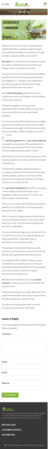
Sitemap (41, 445)
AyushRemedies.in (16, 445)
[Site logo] (24, 4)
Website (5, 383)
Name (5, 361)
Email (5, 372)
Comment (7, 333)
